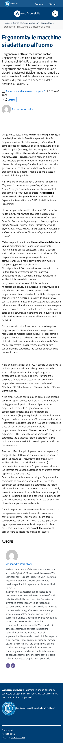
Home (7, 23)
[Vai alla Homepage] (24, 13)
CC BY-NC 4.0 (18, 737)
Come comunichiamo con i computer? (32, 23)
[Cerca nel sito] (55, 13)
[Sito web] (13, 665)
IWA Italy (14, 3)
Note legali (7, 730)
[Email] (8, 665)
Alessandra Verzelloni (23, 109)
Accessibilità (8, 734)
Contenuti (39, 4)
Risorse (52, 4)
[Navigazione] (4, 12)
